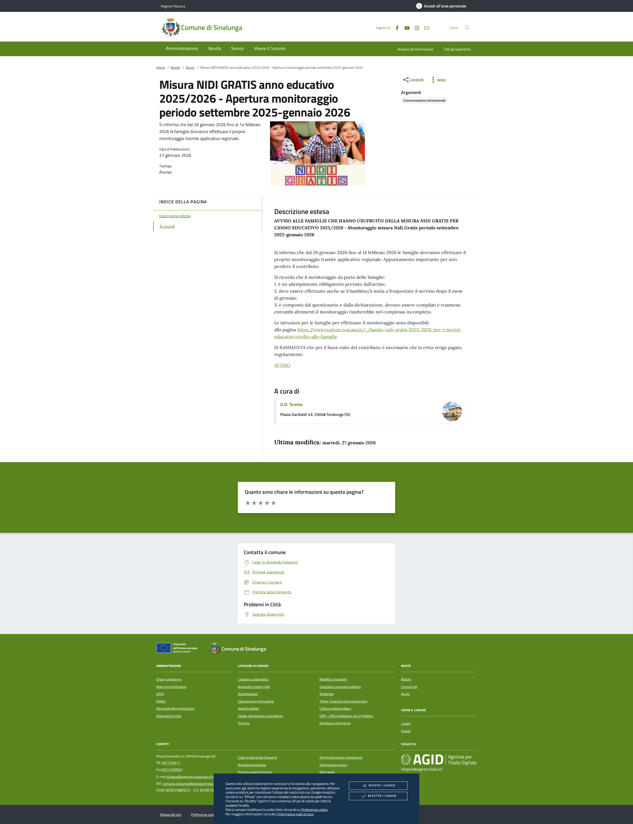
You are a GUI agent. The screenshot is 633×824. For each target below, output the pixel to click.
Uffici (160, 694)
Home (160, 67)
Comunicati (409, 686)
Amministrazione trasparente (340, 757)
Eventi (405, 731)
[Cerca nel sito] (467, 27)
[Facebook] (395, 27)
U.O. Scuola (291, 404)
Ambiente (326, 694)
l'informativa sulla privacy (295, 814)
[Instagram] (415, 27)
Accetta (382, 795)
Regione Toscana (173, 6)
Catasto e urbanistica (253, 679)
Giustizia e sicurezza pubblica (340, 686)
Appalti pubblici (248, 708)
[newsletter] (425, 27)
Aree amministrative (171, 686)
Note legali (327, 772)
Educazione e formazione (256, 701)
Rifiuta (382, 785)
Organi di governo (169, 679)
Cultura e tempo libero (335, 708)
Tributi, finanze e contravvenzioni (343, 701)
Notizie (406, 679)
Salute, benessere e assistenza (260, 716)
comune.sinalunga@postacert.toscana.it (192, 783)
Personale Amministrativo (175, 708)
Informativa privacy (333, 765)
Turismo (243, 723)
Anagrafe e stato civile (254, 686)
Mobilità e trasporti (333, 679)
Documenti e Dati (168, 716)
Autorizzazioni (248, 694)
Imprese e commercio (335, 723)
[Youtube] (405, 27)
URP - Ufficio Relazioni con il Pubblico (346, 716)
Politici (161, 701)
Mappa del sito (170, 814)
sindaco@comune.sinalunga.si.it (190, 776)
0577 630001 (172, 769)
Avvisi (190, 67)
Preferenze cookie (314, 809)
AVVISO (282, 365)
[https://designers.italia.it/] (439, 759)
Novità (175, 67)
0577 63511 (171, 762)
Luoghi (406, 723)
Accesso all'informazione (415, 49)
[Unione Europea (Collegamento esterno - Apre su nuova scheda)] (178, 649)
